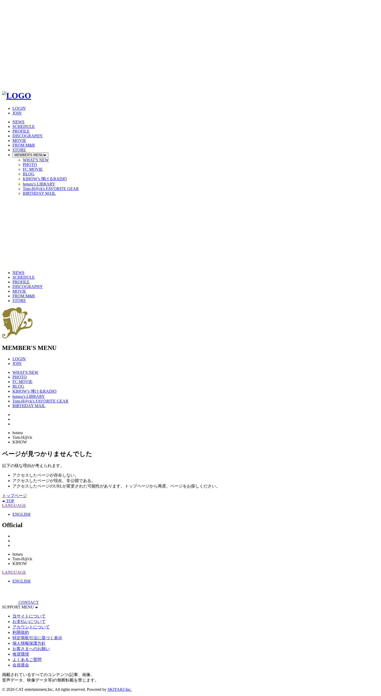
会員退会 (20, 665)
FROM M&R (23, 145)
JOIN (17, 113)
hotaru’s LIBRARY (39, 184)
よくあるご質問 (26, 659)
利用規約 (20, 632)
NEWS (18, 122)
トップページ (14, 495)
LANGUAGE (14, 505)
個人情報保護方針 (29, 643)
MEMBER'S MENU (29, 155)
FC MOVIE (33, 169)
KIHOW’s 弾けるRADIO (45, 179)
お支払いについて (29, 621)
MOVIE (19, 140)
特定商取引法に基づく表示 (37, 638)
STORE (19, 150)
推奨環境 (20, 654)
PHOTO (30, 164)
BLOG (28, 174)
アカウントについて (31, 627)
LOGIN (19, 108)
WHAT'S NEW (36, 160)
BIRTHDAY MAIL (39, 193)
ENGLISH (21, 514)
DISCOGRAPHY (27, 136)
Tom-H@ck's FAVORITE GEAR (51, 188)
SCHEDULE (23, 126)
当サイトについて (29, 616)
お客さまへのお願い (31, 649)
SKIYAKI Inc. (120, 689)
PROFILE (21, 131)
